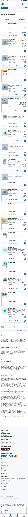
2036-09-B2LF (11, 232)
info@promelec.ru (6, 433)
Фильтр (7, 19)
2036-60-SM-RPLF (12, 159)
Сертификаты (4, 484)
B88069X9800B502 (12, 189)
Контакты (3, 462)
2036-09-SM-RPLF (12, 55)
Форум (3, 489)
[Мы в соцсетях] (3, 442)
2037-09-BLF (11, 203)
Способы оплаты (5, 483)
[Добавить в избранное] (3, 35)
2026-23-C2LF (11, 278)
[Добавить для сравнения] (4, 35)
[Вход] (22, 4)
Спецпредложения (5, 468)
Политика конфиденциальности (8, 501)
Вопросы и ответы (5, 481)
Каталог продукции (6, 464)
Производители (5, 465)
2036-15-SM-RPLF (12, 144)
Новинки (3, 467)
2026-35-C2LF (11, 262)
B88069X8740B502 (12, 218)
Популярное (4, 488)
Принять (7, 512)
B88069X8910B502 (12, 130)
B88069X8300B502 (12, 23)
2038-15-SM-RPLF (12, 174)
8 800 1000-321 (5, 430)
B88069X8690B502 (12, 69)
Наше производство (6, 471)
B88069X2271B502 (12, 84)
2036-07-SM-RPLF (12, 39)
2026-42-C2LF (11, 292)
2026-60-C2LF (11, 114)
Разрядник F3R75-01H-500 (14, 98)
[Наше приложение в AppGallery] (5, 449)
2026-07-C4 (11, 247)
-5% (3, 99)
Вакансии (3, 470)
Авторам (3, 473)
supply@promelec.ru (7, 436)
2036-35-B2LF (11, 308)
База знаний (4, 486)
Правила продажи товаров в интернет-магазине (13, 478)
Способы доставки (19, 416)
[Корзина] (25, 4)
